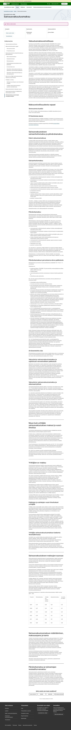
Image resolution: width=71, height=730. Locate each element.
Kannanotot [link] (29, 7)
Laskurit (6, 710)
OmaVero (7, 708)
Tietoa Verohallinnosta (58, 714)
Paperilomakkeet (24, 715)
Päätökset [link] (23, 7)
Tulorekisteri (7, 719)
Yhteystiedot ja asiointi (26, 710)
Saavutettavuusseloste (27, 725)
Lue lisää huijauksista (27, 1)
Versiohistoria (9, 36)
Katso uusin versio (10, 33)
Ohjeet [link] (17, 7)
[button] (33, 694)
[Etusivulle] (6, 3)
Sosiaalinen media (25, 713)
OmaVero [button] (64, 3)
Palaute (19, 725)
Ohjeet (15, 11)
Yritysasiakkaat (23, 4)
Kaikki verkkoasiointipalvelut (11, 713)
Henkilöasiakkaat (15, 4)
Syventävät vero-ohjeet (9, 7)
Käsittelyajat (23, 718)
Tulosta (35, 725)
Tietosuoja (14, 725)
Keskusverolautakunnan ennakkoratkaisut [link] (42, 7)
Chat (22, 708)
